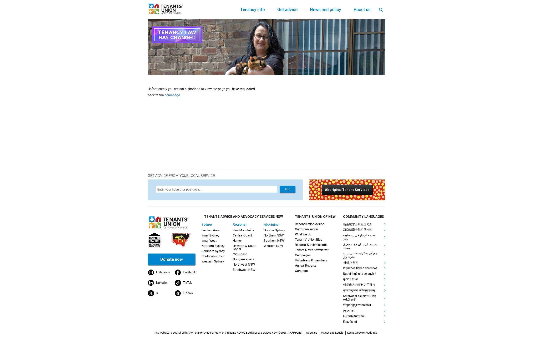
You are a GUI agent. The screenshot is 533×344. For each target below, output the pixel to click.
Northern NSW (274, 235)
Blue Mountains (243, 230)
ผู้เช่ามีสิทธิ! (350, 279)
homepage (172, 95)
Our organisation (306, 229)
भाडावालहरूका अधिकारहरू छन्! (359, 290)
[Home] (166, 8)
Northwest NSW (244, 264)
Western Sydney (213, 261)
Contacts (301, 271)
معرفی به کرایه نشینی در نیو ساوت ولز (360, 255)
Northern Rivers (243, 259)
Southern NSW (274, 241)
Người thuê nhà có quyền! (359, 273)
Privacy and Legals (332, 332)
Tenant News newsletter (312, 250)
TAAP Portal (295, 332)
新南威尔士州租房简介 (357, 224)
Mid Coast (240, 254)
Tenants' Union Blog (309, 239)
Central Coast (242, 235)
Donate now (171, 259)
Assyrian (349, 310)
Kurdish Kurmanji (354, 316)
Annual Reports (305, 265)
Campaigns (303, 255)
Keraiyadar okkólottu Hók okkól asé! (359, 297)
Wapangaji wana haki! (357, 305)
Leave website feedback (362, 332)
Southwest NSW (244, 270)
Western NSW (273, 246)
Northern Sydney (213, 246)
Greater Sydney (274, 230)
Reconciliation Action (309, 224)
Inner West (209, 241)
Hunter (237, 241)
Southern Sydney (213, 251)
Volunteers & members (311, 260)
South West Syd (213, 256)
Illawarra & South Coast (245, 247)
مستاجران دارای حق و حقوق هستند (360, 246)
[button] (347, 190)
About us (311, 332)
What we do (303, 234)
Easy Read (350, 321)
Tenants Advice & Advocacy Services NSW (252, 332)
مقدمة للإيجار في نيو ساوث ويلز (359, 237)
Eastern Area (210, 230)
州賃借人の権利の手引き (359, 284)
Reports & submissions (311, 245)
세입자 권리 (350, 262)
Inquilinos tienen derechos (360, 268)
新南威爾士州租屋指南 (357, 229)
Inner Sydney (210, 235)
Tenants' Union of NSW (207, 332)
